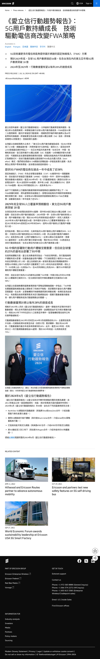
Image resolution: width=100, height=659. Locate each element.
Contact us (56, 580)
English (8, 47)
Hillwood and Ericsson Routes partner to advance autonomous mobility (23, 491)
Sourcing (8, 640)
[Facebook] (79, 561)
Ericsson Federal (12, 578)
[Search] (72, 3)
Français (16, 47)
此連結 (12, 437)
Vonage (8, 587)
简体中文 (34, 47)
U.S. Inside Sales (65, 599)
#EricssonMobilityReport (14, 79)
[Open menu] (96, 3)
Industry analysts (12, 619)
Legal (39, 651)
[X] (86, 561)
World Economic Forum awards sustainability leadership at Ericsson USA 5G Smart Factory (26, 535)
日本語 (25, 47)
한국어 (42, 47)
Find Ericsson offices (60, 606)
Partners (8, 632)
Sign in (89, 3)
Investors (9, 623)
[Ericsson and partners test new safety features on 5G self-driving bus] (73, 470)
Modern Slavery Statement (16, 651)
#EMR (27, 79)
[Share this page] (95, 558)
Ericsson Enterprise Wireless (17, 574)
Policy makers (11, 636)
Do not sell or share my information (20, 654)
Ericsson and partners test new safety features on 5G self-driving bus (71, 491)
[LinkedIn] (93, 561)
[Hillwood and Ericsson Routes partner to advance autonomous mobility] (26, 470)
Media (7, 627)
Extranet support (59, 574)
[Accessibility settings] (95, 551)
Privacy (32, 651)
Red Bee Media (11, 583)
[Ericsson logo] (8, 3)
